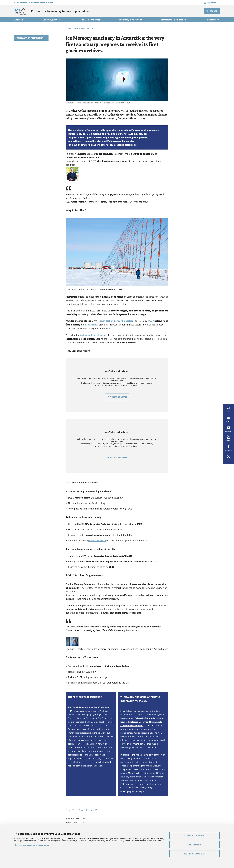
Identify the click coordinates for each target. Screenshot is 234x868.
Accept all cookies (194, 835)
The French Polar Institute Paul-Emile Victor (89, 707)
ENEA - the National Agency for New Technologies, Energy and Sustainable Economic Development (142, 722)
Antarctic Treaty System (93, 335)
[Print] (72, 810)
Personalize (194, 844)
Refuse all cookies (194, 853)
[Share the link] (95, 810)
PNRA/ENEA (91, 324)
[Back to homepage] (20, 11)
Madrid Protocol (97, 540)
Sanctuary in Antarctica (29, 37)
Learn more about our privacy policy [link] (32, 845)
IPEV (150, 320)
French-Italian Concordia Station (116, 320)
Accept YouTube (118, 396)
